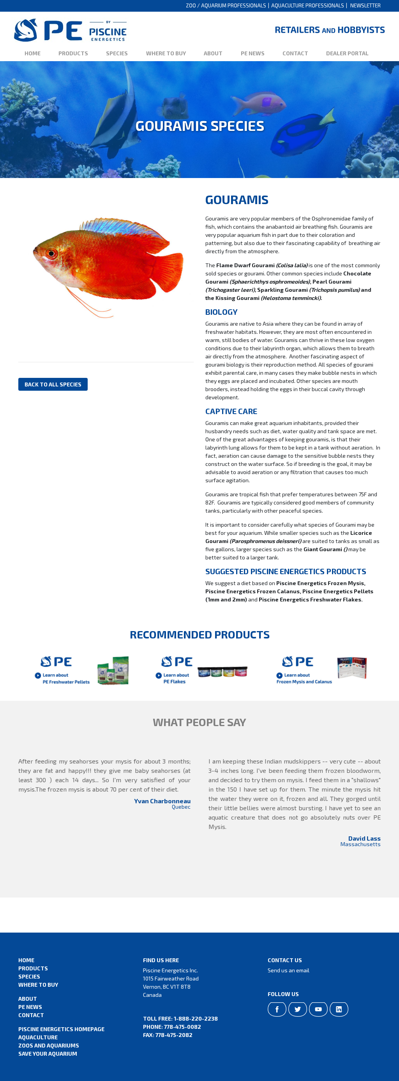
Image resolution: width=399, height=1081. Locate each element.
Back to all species (53, 384)
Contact (295, 53)
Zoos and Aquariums (48, 1045)
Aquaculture (38, 1037)
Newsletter (365, 5)
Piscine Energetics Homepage (61, 1029)
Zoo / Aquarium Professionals (226, 5)
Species (117, 53)
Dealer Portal (347, 53)
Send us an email (288, 970)
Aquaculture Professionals (307, 5)
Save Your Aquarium (47, 1053)
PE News (253, 53)
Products (73, 53)
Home (33, 53)
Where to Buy (166, 53)
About (213, 53)
